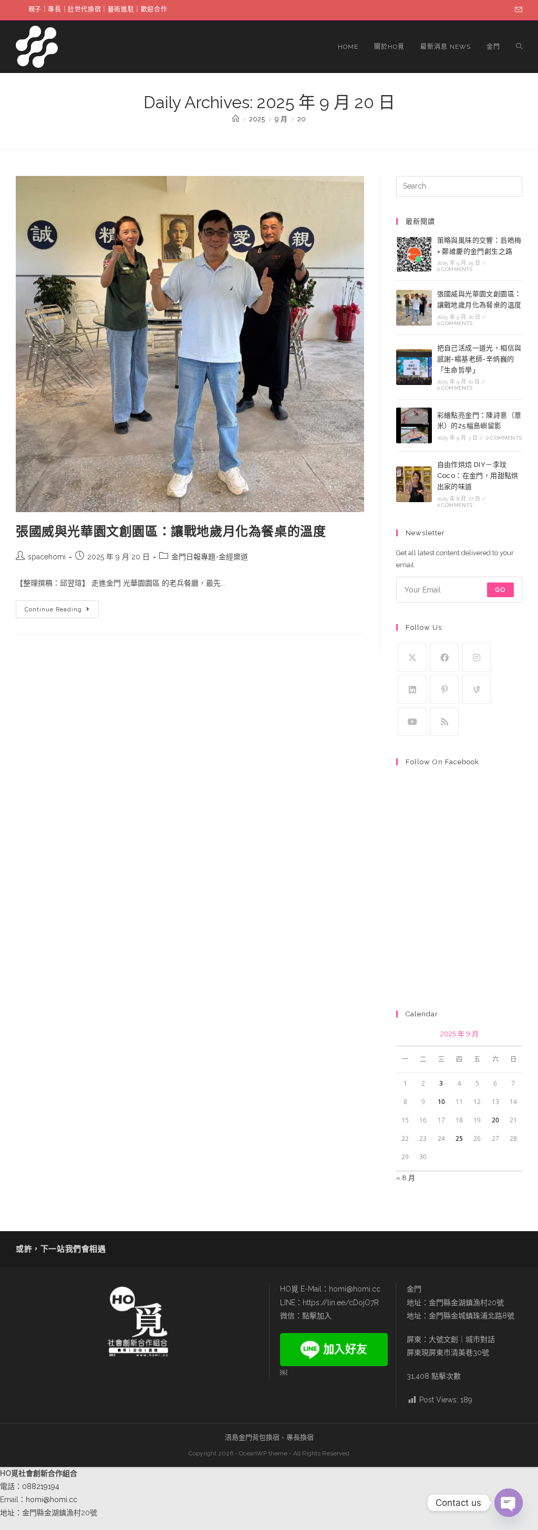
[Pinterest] (444, 689)
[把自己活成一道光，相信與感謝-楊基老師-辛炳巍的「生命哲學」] (414, 367)
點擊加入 (317, 1316)
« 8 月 (405, 1178)
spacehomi (47, 557)
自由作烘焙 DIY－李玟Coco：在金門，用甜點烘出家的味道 (478, 476)
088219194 (40, 1486)
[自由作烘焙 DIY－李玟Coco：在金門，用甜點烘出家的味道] (414, 484)
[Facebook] (444, 657)
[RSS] (444, 721)
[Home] (235, 119)
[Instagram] (476, 657)
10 (441, 1101)
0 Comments (455, 269)
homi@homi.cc (354, 1289)
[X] (412, 657)
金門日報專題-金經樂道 (209, 557)
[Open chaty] (508, 1503)
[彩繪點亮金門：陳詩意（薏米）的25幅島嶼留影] (414, 425)
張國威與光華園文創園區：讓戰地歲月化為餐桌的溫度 (171, 531)
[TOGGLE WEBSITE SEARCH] (519, 46)
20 (301, 119)
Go (500, 590)
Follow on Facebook (442, 762)
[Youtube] (412, 721)
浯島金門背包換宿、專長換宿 (269, 1437)
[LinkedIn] (412, 689)
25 (459, 1138)
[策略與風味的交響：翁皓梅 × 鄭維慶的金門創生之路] (414, 254)
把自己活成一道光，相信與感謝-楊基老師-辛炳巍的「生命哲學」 (479, 359)
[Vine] (476, 689)
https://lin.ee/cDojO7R (341, 1302)
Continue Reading (61, 606)
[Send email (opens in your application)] (517, 10)
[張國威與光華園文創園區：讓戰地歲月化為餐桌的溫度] (414, 308)
